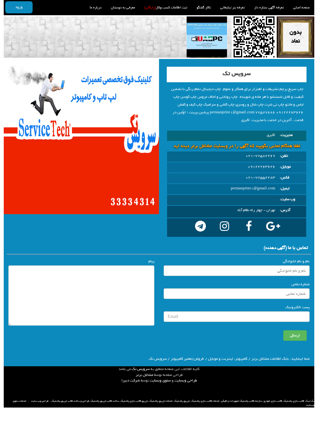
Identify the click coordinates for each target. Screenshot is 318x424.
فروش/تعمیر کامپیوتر (187, 359)
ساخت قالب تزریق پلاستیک (105, 401)
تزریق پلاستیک (182, 401)
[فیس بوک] (249, 227)
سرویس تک (141, 369)
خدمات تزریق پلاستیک (161, 401)
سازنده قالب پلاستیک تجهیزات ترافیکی (241, 401)
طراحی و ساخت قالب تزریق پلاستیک (70, 401)
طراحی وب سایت (39, 401)
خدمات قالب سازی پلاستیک (205, 401)
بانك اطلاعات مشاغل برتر (270, 359)
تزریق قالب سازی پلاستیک (134, 401)
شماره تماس (300, 284)
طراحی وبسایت (186, 380)
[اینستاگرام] (224, 227)
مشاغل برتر (144, 375)
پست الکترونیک (297, 307)
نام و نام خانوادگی (296, 261)
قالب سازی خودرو (273, 401)
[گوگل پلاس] (273, 227)
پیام (151, 261)
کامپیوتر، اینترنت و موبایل (227, 359)
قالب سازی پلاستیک (294, 401)
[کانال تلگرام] (200, 227)
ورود (19, 7)
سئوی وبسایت (160, 380)
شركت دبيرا (130, 380)
